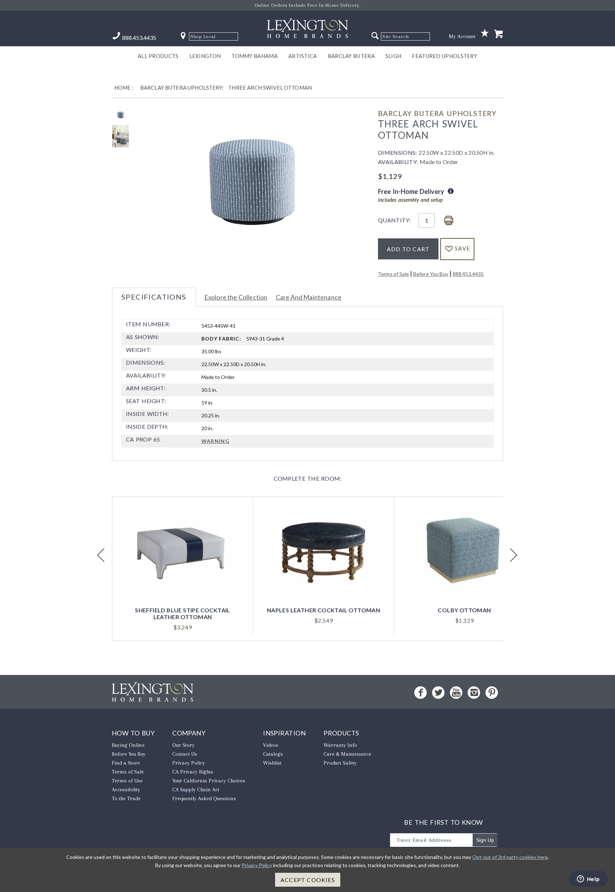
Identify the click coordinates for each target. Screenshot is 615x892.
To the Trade (126, 798)
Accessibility (126, 789)
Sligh (393, 56)
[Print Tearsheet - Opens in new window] (448, 220)
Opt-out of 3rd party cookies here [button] (510, 857)
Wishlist (272, 763)
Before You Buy (430, 274)
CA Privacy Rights (192, 772)
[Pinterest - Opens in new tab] (491, 692)
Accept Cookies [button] (307, 879)
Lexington (205, 56)
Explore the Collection (236, 297)
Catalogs (273, 754)
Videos (270, 745)
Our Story (183, 745)
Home (122, 87)
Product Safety (340, 763)
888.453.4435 (468, 274)
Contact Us (184, 754)
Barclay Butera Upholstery (437, 113)
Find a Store (126, 763)
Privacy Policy (188, 763)
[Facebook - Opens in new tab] (420, 692)
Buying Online (128, 745)
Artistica (302, 56)
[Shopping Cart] (498, 34)
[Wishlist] (484, 33)
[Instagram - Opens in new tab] (474, 692)
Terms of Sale (393, 274)
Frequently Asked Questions (204, 798)
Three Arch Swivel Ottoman (270, 87)
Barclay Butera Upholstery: (182, 87)
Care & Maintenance (347, 754)
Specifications (153, 296)
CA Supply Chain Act (195, 789)
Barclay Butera (351, 56)
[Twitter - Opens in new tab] (438, 692)
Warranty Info (340, 745)
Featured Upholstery (444, 56)
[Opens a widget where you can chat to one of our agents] (588, 879)
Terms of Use (127, 780)
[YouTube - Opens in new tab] (456, 692)
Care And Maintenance (309, 297)
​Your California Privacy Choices (208, 780)
